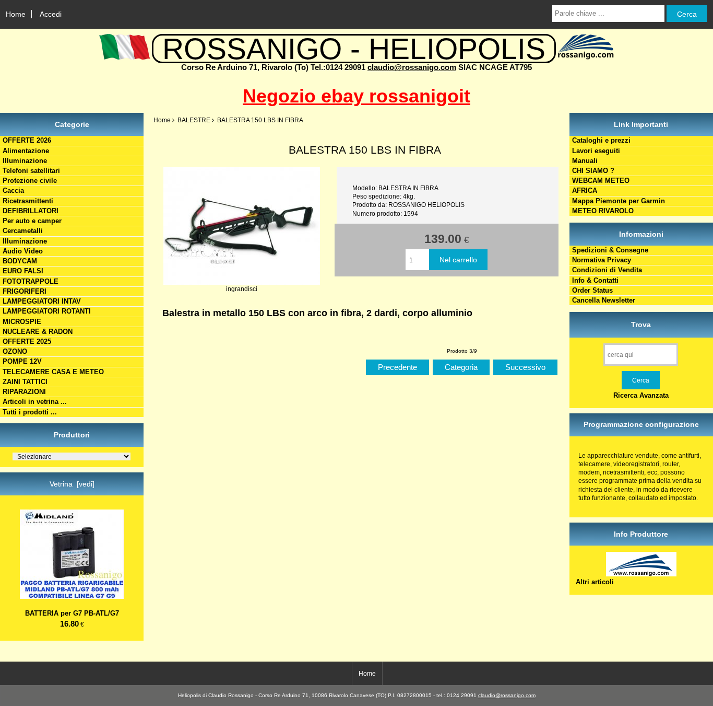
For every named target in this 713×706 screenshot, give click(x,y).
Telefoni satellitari (31, 171)
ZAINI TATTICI (25, 382)
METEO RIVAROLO (603, 211)
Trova (641, 324)
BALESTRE (193, 120)
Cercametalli (23, 231)
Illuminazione (25, 161)
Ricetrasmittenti (28, 201)
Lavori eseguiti (596, 151)
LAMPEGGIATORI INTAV (42, 301)
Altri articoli (595, 582)
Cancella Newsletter (603, 300)
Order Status (592, 290)
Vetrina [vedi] (72, 484)
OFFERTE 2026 (27, 140)
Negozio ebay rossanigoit (356, 96)
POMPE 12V (22, 361)
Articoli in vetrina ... (35, 402)
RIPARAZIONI (24, 392)
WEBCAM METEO (600, 180)
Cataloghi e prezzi (601, 140)
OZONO (15, 351)
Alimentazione (26, 151)
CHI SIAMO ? (593, 171)
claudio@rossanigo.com (411, 67)
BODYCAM (20, 261)
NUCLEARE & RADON (38, 331)
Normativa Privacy (601, 260)
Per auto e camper (32, 221)
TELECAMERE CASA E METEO (53, 372)
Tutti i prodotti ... (30, 412)
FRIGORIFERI (24, 291)
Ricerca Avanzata (641, 395)
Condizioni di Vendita (607, 270)
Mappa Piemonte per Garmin (618, 201)
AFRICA (584, 190)
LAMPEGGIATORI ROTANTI (47, 311)
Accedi (51, 14)
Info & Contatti (595, 280)
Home (16, 14)
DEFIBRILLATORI (30, 211)
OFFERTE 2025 (27, 341)
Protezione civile (30, 180)
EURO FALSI (23, 271)
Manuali (585, 161)
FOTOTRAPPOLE (30, 281)
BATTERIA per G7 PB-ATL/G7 (72, 613)
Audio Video (23, 251)
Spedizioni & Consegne (610, 250)
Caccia (13, 190)
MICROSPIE (22, 322)
